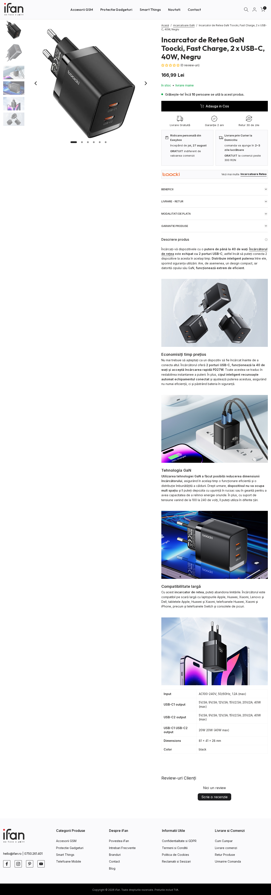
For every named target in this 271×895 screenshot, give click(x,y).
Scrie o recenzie (214, 797)
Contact (194, 9)
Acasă (165, 25)
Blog (112, 868)
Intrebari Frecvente (122, 848)
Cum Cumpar (224, 841)
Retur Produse (225, 854)
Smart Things (150, 9)
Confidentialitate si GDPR (179, 841)
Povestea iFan (119, 841)
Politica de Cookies (175, 854)
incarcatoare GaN (184, 25)
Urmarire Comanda (228, 861)
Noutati (174, 9)
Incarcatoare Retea (254, 174)
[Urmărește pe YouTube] (41, 863)
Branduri (115, 854)
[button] (170, 65)
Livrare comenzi (226, 848)
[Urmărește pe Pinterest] (29, 863)
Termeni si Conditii (175, 848)
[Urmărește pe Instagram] (18, 863)
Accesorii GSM (81, 9)
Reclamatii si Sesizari (176, 861)
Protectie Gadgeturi (116, 9)
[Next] (145, 83)
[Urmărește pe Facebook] (6, 863)
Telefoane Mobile (68, 861)
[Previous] (36, 83)
